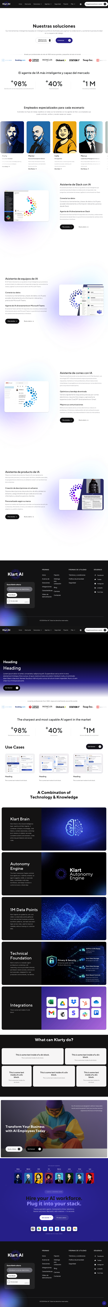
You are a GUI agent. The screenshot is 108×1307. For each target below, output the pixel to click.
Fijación (65, 4)
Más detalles (67, 227)
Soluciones (46, 583)
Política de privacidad (76, 579)
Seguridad (58, 4)
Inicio (20, 4)
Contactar (57, 595)
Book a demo (62, 1217)
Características (47, 590)
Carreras (57, 591)
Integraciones (47, 587)
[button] (37, 4)
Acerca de (28, 4)
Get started (45, 1217)
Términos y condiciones (77, 575)
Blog (55, 587)
